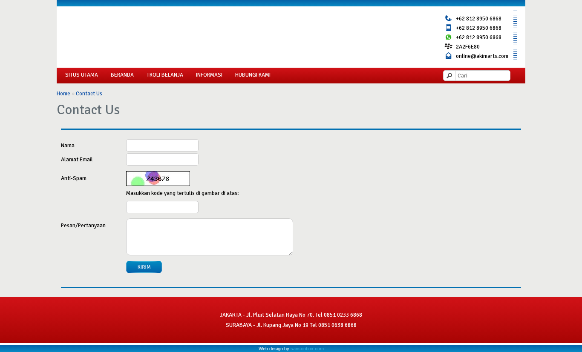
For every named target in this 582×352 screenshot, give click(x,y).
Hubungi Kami (253, 75)
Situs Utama (81, 75)
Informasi (209, 75)
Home (63, 93)
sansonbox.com (307, 348)
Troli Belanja (165, 75)
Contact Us (89, 93)
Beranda (122, 75)
